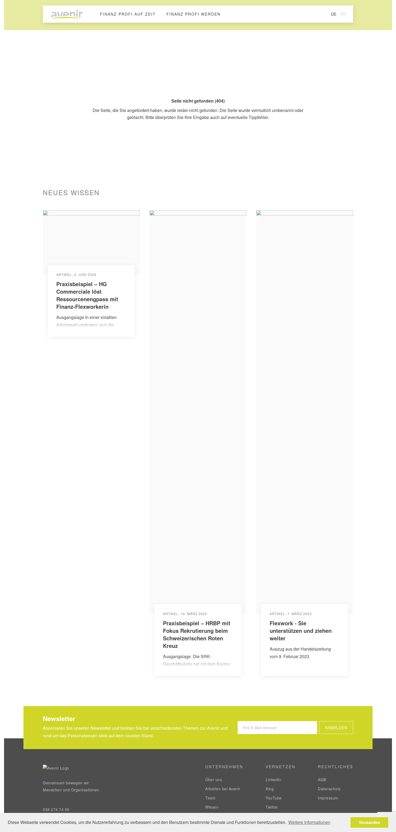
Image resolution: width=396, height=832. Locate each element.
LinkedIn (273, 779)
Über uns (213, 779)
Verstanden (369, 822)
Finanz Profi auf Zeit (128, 14)
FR (343, 14)
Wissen (211, 807)
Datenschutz (329, 788)
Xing (270, 788)
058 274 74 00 (56, 809)
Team (210, 798)
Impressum (328, 798)
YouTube (274, 798)
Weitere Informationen (309, 822)
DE (333, 14)
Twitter (272, 807)
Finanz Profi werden (193, 14)
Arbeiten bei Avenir (222, 788)
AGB (322, 779)
